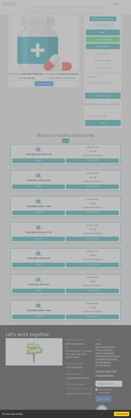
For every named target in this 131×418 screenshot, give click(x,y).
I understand (121, 414)
